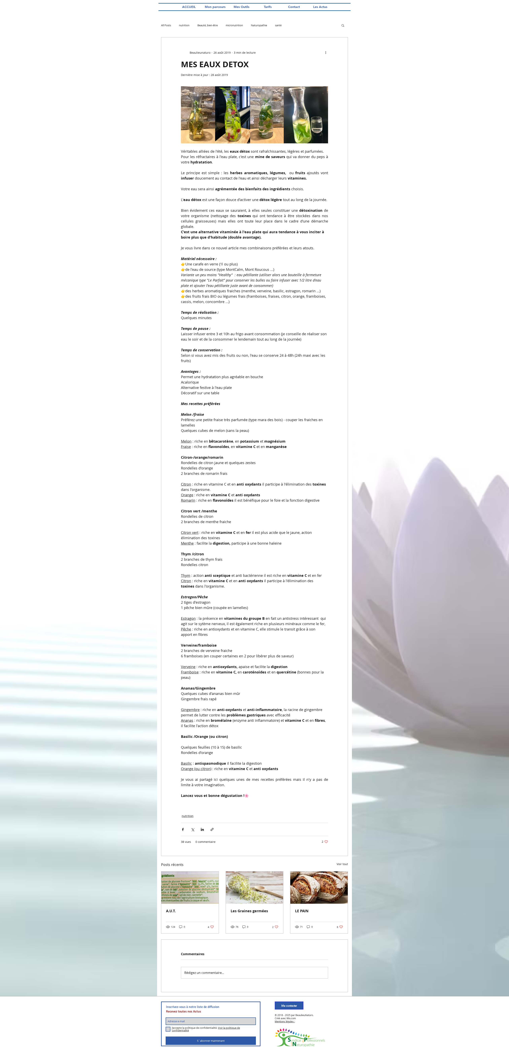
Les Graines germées (249, 910)
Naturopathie (259, 25)
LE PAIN (302, 910)
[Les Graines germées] (254, 887)
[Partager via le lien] (212, 829)
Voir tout (342, 864)
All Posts (166, 25)
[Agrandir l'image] (198, 114)
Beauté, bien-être (207, 25)
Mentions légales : (285, 1021)
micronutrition (234, 25)
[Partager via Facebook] (183, 829)
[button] (343, 25)
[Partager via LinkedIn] (202, 829)
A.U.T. (171, 910)
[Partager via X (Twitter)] (192, 829)
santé (278, 25)
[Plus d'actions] (325, 52)
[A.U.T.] (190, 887)
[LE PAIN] (319, 887)
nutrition (184, 25)
